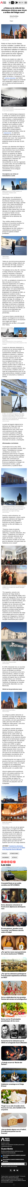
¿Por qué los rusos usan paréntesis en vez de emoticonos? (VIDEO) (13, 953)
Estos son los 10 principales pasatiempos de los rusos (11, 1020)
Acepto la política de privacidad (10, 1166)
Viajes (11, 21)
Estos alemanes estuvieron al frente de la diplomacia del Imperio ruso (13, 907)
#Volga (4, 853)
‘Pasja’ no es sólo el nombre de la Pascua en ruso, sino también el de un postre (13, 1108)
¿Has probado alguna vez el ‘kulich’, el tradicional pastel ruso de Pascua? (13, 1131)
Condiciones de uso (6, 1146)
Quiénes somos (5, 1143)
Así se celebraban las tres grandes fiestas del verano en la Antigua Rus (14, 998)
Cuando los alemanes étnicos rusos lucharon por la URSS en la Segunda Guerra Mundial (13, 847)
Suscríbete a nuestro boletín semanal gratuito (14, 1156)
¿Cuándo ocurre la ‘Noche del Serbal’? (11, 1063)
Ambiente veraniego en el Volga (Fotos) (12, 1085)
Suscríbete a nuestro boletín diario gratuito (13, 1160)
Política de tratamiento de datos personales (12, 1144)
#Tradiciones (14, 853)
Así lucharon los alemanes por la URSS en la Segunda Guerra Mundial (14, 1042)
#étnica (14, 857)
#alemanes (5, 857)
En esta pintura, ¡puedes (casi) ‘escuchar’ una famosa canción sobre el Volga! (12, 930)
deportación (7, 133)
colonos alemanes (10, 78)
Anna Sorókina (14, 16)
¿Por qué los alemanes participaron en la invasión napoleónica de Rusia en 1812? (13, 975)
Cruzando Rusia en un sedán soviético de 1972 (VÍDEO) (11, 884)
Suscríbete (7, 1148)
